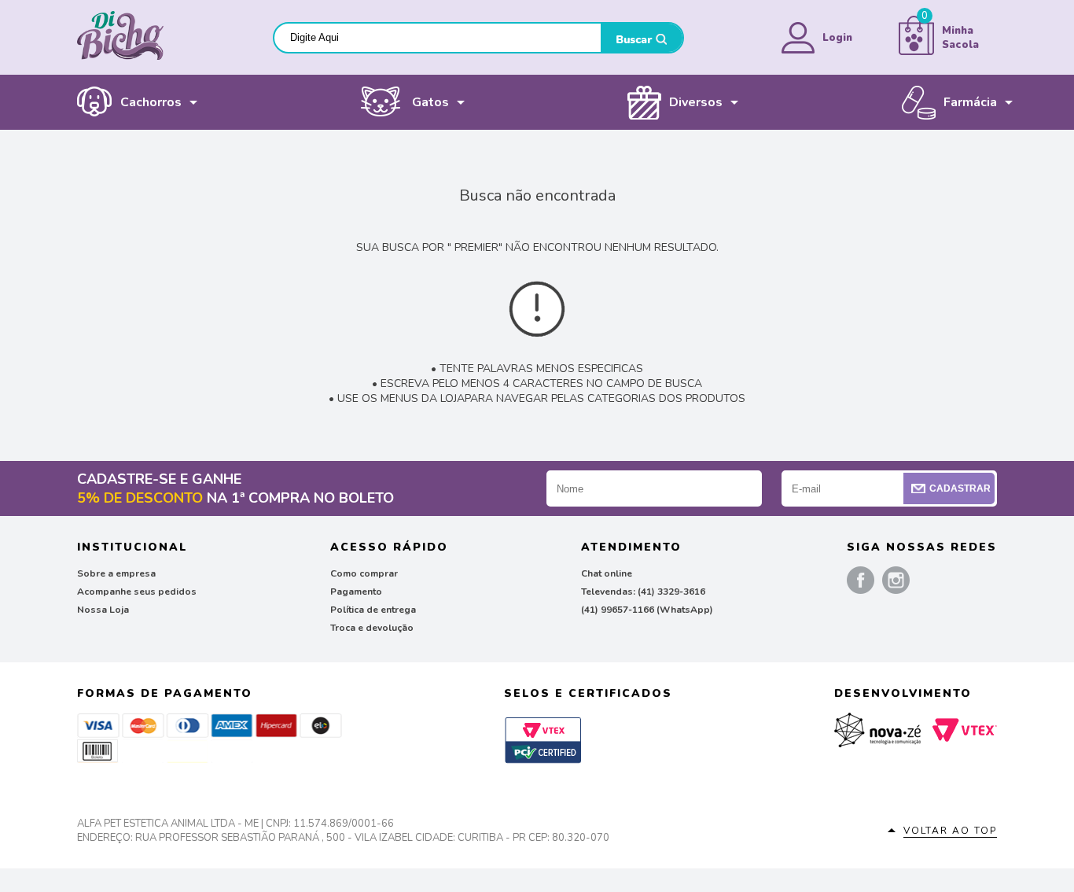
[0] (916, 52)
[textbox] (437, 37)
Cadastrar (960, 488)
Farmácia (970, 102)
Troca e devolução (372, 627)
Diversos (696, 102)
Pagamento (356, 591)
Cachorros (151, 102)
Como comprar (364, 573)
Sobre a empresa (116, 573)
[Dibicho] (120, 57)
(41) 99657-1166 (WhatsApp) (647, 609)
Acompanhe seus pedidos (137, 591)
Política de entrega (373, 609)
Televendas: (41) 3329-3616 (643, 591)
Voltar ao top (950, 830)
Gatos (430, 102)
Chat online (606, 573)
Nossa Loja (103, 609)
